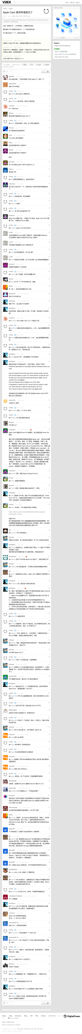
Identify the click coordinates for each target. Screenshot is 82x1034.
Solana (43, 1016)
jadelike (11, 76)
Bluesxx (11, 964)
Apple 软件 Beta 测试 (61, 57)
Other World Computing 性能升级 (65, 54)
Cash (39, 65)
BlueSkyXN (12, 781)
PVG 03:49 (27, 1029)
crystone (12, 913)
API (31, 1016)
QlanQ (11, 150)
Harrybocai (12, 556)
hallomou (12, 184)
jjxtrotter (12, 162)
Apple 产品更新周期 (61, 51)
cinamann (12, 430)
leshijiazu (12, 301)
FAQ (36, 1016)
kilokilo (63, 37)
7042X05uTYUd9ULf (15, 896)
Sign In (78, 2)
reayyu (12, 744)
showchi (12, 264)
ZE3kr (11, 286)
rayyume (12, 734)
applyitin (21, 58)
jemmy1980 (12, 676)
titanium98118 (13, 923)
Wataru (11, 113)
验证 (24, 65)
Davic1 (11, 169)
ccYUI (11, 232)
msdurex (12, 215)
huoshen (12, 795)
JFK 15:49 (40, 1029)
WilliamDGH (13, 710)
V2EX (5, 8)
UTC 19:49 (20, 1029)
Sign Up (72, 2)
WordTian (12, 294)
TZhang (12, 906)
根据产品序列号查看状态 (62, 46)
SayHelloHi (12, 84)
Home (67, 2)
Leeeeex (11, 106)
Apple (11, 8)
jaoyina (11, 422)
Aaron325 (12, 400)
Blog (25, 1016)
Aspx (10, 142)
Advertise (18, 1016)
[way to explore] (7, 2)
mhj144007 (12, 788)
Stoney (11, 128)
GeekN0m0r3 (13, 869)
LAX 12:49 (33, 1029)
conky (13, 16)
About (4, 1016)
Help (10, 1016)
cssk (10, 135)
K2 (10, 571)
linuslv (11, 279)
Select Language (14, 1018)
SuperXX (12, 829)
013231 (11, 478)
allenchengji (13, 807)
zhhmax (11, 537)
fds (10, 530)
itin (32, 65)
